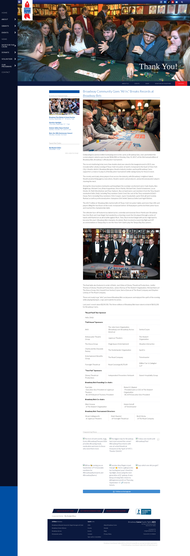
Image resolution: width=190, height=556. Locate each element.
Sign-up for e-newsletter (94, 537)
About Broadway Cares (110, 525)
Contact (6, 72)
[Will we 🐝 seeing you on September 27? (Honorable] (95, 476)
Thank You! (158, 66)
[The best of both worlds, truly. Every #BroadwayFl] (95, 450)
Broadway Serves (57, 531)
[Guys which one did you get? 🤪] (148, 476)
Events (137, 83)
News (4, 39)
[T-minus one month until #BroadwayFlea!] (148, 450)
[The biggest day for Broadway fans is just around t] (121, 450)
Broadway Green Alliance (59, 528)
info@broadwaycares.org (150, 531)
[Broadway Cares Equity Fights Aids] (27, 10)
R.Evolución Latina (57, 534)
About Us (125, 83)
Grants (90, 528)
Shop (147, 83)
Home (4, 13)
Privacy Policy (107, 534)
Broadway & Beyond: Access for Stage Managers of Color (67, 525)
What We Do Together (163, 83)
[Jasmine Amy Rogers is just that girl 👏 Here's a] (121, 476)
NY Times (70, 516)
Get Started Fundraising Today (90, 511)
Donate (181, 83)
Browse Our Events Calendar (116, 511)
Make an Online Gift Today (65, 511)
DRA (89, 525)
